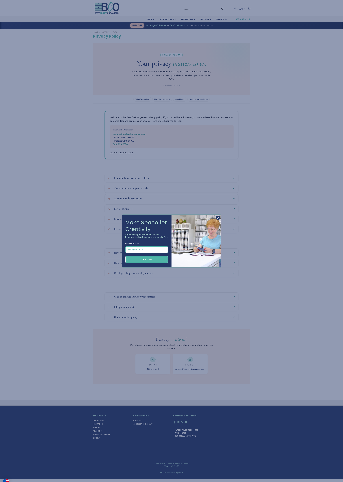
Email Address (132, 243)
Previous (335, 473)
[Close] (218, 218)
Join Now (147, 259)
